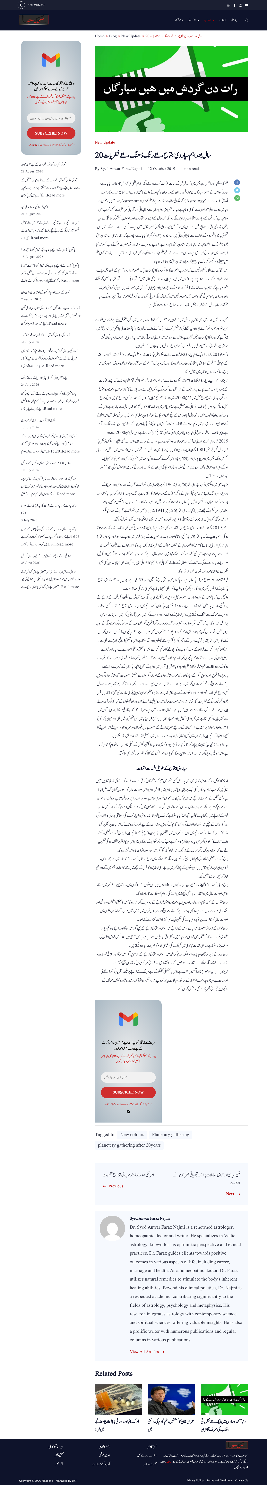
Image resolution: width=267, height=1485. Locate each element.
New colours (132, 1135)
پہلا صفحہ (234, 20)
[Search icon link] (245, 20)
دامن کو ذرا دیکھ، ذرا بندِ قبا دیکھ (35, 207)
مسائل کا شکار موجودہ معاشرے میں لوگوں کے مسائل (46, 463)
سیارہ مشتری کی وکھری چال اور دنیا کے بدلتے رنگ (44, 378)
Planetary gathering (170, 1135)
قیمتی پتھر (59, 1455)
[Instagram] (240, 5)
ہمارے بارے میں (147, 1455)
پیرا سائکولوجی (56, 1446)
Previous (116, 1186)
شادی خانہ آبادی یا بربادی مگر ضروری (38, 420)
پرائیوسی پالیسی (114, 1104)
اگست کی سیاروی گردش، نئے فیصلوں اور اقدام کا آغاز (45, 335)
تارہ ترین (207, 20)
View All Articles (144, 1352)
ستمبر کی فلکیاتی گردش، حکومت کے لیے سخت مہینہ (44, 164)
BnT (74, 1481)
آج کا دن (223, 20)
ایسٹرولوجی (191, 20)
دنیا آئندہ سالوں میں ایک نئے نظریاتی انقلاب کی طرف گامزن (223, 1425)
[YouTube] (246, 5)
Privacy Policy (195, 1480)
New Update (105, 142)
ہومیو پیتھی (179, 20)
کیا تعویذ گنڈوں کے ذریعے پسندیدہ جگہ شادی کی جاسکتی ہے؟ (49, 250)
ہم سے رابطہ (150, 1464)
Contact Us (241, 1480)
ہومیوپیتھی (104, 1455)
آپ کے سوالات (101, 1464)
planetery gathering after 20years (129, 1145)
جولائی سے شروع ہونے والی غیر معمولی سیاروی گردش (46, 556)
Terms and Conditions (219, 1480)
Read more (56, 195)
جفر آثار (59, 1464)
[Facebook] (234, 5)
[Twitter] (238, 191)
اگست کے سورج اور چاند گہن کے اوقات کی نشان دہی (45, 292)
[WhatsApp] (228, 5)
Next (230, 1194)
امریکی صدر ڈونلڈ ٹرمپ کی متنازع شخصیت (128, 1175)
